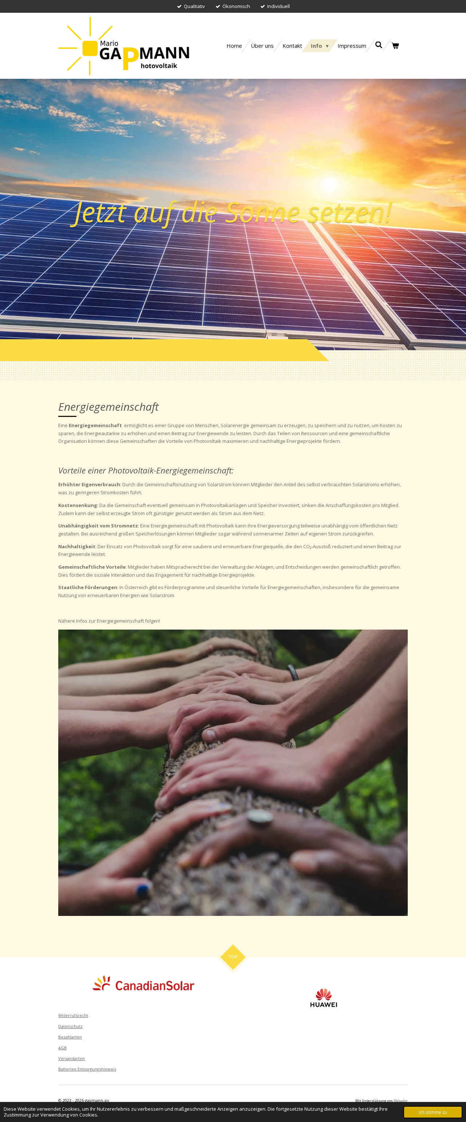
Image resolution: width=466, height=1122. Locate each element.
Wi (60, 1015)
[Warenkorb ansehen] (395, 45)
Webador (401, 1100)
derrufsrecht (75, 1015)
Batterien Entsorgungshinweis (87, 1069)
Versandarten (71, 1058)
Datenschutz (70, 1026)
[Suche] (379, 44)
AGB (62, 1048)
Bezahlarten (70, 1037)
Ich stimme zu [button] (433, 1112)
